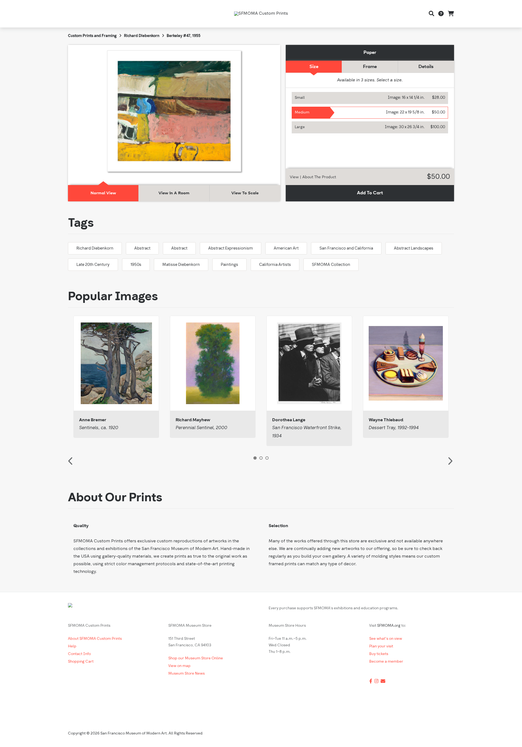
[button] (370, 98)
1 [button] (255, 458)
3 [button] (267, 458)
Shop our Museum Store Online (195, 658)
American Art (286, 249)
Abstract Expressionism (230, 249)
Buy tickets (378, 654)
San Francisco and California (346, 249)
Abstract (142, 249)
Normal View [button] (103, 193)
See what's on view (385, 639)
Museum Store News (186, 673)
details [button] (425, 66)
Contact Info (79, 654)
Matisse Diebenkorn (181, 265)
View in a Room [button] (174, 193)
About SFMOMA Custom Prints (95, 639)
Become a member (386, 661)
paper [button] (369, 52)
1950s (135, 265)
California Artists (275, 265)
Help (72, 646)
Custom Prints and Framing (92, 36)
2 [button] (261, 458)
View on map (179, 666)
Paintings (229, 265)
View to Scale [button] (245, 193)
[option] (116, 376)
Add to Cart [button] (370, 193)
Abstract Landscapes (413, 249)
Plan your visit (381, 646)
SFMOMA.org (388, 626)
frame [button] (370, 66)
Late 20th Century (93, 265)
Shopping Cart (81, 661)
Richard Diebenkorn (141, 36)
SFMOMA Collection (331, 265)
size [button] (313, 66)
